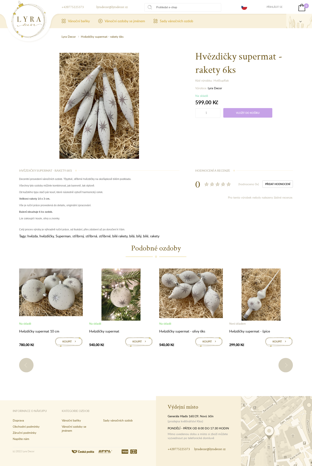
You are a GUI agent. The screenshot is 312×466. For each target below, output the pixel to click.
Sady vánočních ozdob (176, 21)
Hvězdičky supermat (104, 331)
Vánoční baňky (79, 21)
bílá (132, 236)
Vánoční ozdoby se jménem (125, 21)
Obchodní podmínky (26, 426)
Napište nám (21, 439)
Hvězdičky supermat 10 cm (39, 331)
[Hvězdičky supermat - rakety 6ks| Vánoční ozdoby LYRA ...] (28, 19)
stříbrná (91, 236)
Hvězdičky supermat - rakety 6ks (102, 37)
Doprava (18, 420)
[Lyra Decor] (299, 21)
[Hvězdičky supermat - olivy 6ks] (191, 294)
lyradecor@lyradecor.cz (112, 7)
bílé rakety (120, 236)
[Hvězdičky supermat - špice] (261, 295)
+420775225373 (73, 7)
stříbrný (78, 236)
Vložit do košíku (248, 113)
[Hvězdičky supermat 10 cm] (51, 293)
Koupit (67, 341)
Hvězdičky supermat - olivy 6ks (182, 331)
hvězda (32, 236)
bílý (138, 236)
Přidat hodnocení (277, 184)
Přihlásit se (274, 7)
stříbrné (105, 236)
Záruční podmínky (24, 433)
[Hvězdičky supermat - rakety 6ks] (99, 105)
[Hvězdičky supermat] (121, 295)
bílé (145, 236)
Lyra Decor (69, 37)
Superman (63, 236)
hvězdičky (46, 236)
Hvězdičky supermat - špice (249, 331)
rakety (154, 236)
